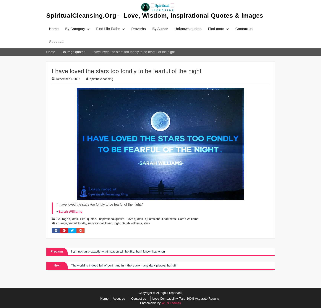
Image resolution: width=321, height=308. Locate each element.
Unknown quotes (188, 29)
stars (146, 223)
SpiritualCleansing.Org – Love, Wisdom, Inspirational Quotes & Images (154, 15)
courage (61, 223)
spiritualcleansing (101, 79)
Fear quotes (88, 219)
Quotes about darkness (160, 219)
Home (54, 29)
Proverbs (138, 29)
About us (56, 42)
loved (108, 223)
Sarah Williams (70, 211)
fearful (73, 223)
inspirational (95, 223)
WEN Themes (171, 303)
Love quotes (135, 219)
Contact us (244, 29)
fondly (82, 223)
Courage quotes (67, 219)
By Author (160, 29)
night (117, 223)
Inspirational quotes (111, 219)
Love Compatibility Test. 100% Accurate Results (185, 298)
